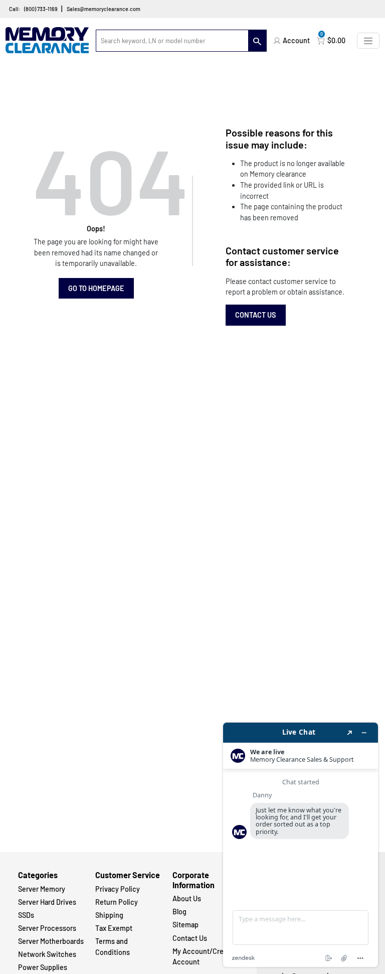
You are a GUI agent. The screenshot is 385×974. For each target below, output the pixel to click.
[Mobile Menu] (368, 40)
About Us (186, 898)
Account (296, 40)
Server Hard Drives (47, 902)
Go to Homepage (96, 288)
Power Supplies (42, 967)
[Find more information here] (300, 845)
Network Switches (47, 954)
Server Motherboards (51, 941)
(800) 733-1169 (41, 9)
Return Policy (116, 902)
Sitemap (185, 924)
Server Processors (47, 928)
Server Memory (41, 889)
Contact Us (255, 315)
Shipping (109, 915)
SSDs (26, 915)
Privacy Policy (117, 889)
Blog (179, 911)
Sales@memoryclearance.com (103, 9)
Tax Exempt (113, 928)
